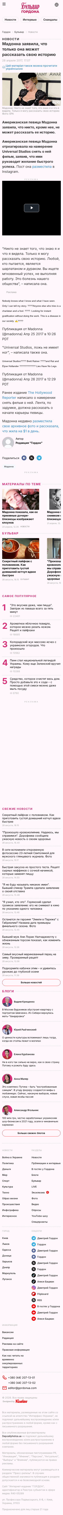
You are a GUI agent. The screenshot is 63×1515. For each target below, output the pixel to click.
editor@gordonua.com (22, 1388)
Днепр (6, 1267)
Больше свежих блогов (31, 1133)
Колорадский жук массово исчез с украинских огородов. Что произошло (33, 645)
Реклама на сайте (12, 1343)
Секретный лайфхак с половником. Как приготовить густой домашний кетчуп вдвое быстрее (19, 568)
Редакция (8, 1338)
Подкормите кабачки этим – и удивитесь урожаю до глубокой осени (29, 970)
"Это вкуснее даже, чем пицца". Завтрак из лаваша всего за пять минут (31, 608)
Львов (5, 1243)
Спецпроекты (40, 1221)
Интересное (9, 1215)
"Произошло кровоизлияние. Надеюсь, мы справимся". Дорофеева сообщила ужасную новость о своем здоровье (30, 836)
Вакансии (8, 1332)
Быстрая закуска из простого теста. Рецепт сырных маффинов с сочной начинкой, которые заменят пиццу (31, 870)
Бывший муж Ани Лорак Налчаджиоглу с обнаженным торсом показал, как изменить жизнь (31, 940)
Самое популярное (19, 596)
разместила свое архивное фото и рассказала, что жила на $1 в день (30, 426)
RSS (39, 1300)
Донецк (6, 1255)
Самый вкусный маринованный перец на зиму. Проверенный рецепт (29, 955)
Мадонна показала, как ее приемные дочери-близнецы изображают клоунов (20, 517)
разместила (42, 167)
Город (5, 1231)
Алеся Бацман (45, 1281)
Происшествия (11, 1204)
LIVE (34, 1186)
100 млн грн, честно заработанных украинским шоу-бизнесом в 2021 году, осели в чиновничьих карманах (30, 1121)
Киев (5, 1238)
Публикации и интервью (46, 1163)
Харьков (7, 1261)
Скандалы (50, 19)
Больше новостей (31, 982)
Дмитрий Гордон (47, 1238)
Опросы (36, 1210)
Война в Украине (12, 1157)
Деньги (6, 1169)
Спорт (5, 1180)
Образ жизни (10, 1198)
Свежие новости (17, 808)
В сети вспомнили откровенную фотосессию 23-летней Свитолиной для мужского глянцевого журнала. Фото (28, 853)
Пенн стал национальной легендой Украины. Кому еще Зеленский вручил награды (35, 664)
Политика (8, 1163)
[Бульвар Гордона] (30, 8)
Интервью (30, 19)
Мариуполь (9, 1273)
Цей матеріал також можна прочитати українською (31, 67)
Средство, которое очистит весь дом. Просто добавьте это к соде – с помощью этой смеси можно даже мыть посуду (35, 683)
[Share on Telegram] (39, 458)
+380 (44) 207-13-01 (21, 1377)
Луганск (7, 1279)
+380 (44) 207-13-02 (22, 1382)
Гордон (6, 31)
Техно (5, 1192)
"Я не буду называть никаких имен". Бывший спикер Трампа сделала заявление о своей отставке (30, 888)
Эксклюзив (38, 1192)
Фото (35, 1198)
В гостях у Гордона (43, 1169)
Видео (35, 1204)
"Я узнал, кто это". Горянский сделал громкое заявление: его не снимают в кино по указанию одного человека (30, 905)
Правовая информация (16, 1349)
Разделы (37, 1150)
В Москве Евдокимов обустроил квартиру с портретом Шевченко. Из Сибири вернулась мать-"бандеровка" (27, 1013)
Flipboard (42, 1293)
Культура (7, 1186)
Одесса (6, 1249)
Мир (4, 1174)
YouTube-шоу (40, 1215)
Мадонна (9, 466)
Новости (10, 19)
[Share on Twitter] (31, 458)
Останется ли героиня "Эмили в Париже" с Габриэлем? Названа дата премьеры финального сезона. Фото (30, 923)
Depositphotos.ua (12, 1436)
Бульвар (19, 31)
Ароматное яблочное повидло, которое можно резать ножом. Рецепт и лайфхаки (30, 627)
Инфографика (10, 1210)
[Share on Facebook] (24, 458)
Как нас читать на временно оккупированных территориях (13, 1361)
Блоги (8, 991)
